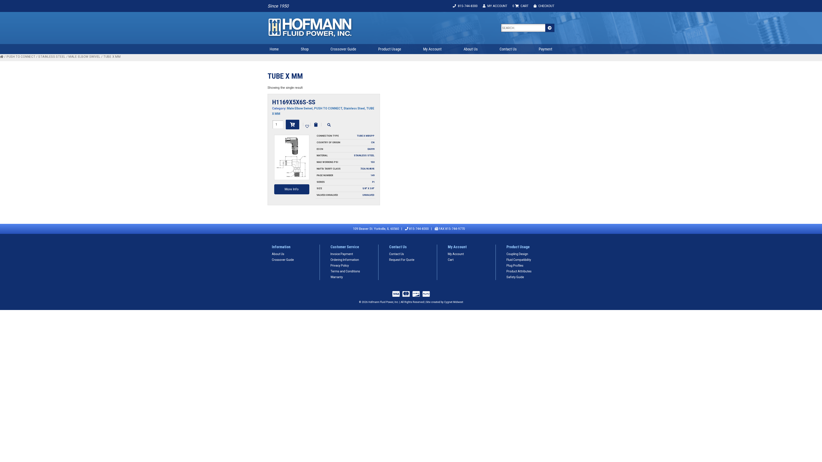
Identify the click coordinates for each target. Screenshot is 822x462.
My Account (432, 49)
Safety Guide (515, 277)
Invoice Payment (342, 254)
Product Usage (389, 49)
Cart (451, 259)
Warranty (337, 277)
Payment (545, 49)
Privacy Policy (340, 265)
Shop (305, 49)
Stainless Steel (52, 56)
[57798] (292, 124)
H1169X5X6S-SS (293, 102)
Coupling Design (517, 254)
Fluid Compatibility (518, 259)
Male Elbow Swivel (84, 56)
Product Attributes (519, 271)
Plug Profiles (514, 265)
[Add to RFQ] (315, 124)
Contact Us (508, 49)
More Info (292, 189)
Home (274, 49)
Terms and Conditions (345, 271)
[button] (307, 126)
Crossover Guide (343, 49)
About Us (471, 49)
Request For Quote (401, 259)
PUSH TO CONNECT (21, 56)
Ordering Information (345, 259)
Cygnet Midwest (453, 302)
